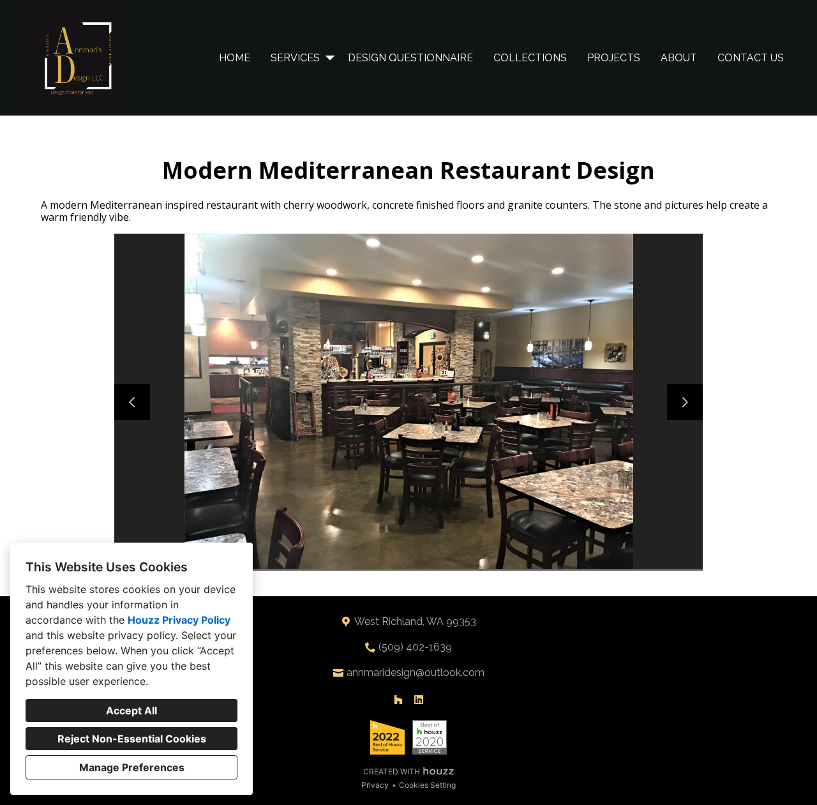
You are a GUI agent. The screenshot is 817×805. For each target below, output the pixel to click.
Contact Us (750, 58)
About (679, 58)
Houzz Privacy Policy (179, 619)
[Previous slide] (132, 402)
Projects (613, 58)
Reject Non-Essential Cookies (131, 738)
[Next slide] (685, 402)
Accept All (131, 710)
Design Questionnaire (410, 58)
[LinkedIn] (418, 699)
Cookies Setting (427, 785)
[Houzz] (398, 699)
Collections (530, 58)
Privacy (375, 785)
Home (234, 58)
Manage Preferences (131, 767)
